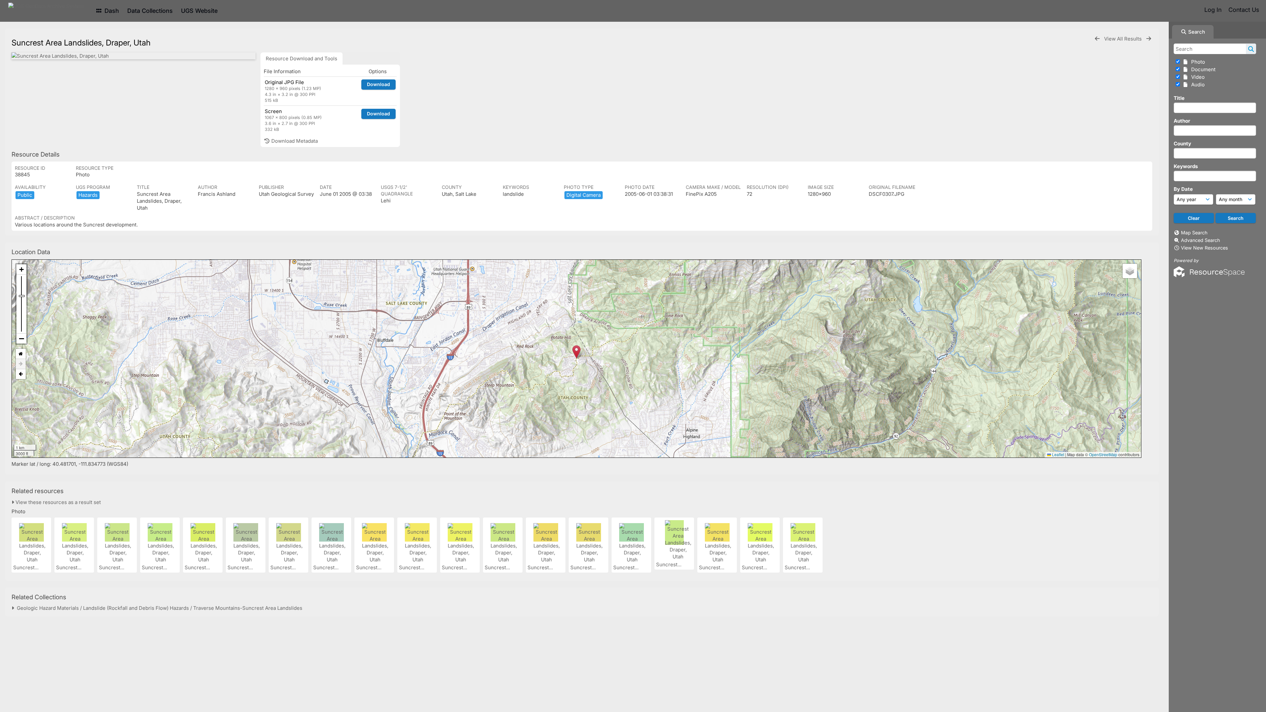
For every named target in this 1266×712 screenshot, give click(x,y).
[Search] (1251, 49)
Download (378, 84)
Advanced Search (1200, 240)
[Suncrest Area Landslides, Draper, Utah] (134, 55)
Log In (1212, 9)
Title (1179, 98)
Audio (1197, 84)
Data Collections (150, 10)
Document (1202, 69)
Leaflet (1057, 454)
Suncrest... (26, 567)
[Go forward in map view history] (21, 364)
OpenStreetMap (1103, 454)
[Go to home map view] (21, 354)
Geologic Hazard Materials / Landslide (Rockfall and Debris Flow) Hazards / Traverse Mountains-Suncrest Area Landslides (158, 608)
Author (1182, 121)
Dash (111, 10)
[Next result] (1148, 39)
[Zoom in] (21, 269)
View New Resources (1204, 248)
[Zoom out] (21, 338)
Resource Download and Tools (301, 58)
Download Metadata (294, 141)
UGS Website (199, 10)
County (1182, 143)
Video (1197, 77)
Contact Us (1243, 9)
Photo (1197, 62)
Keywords (1186, 166)
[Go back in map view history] (21, 374)
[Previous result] (1097, 39)
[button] (576, 352)
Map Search (1194, 232)
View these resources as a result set (57, 502)
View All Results (1123, 39)
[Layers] (1130, 271)
